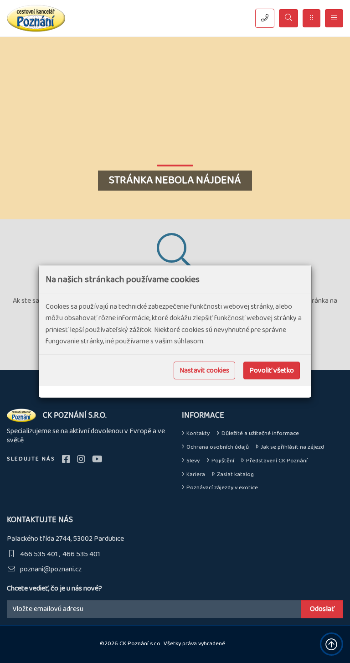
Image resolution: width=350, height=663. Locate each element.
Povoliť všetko (271, 370)
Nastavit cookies (204, 370)
